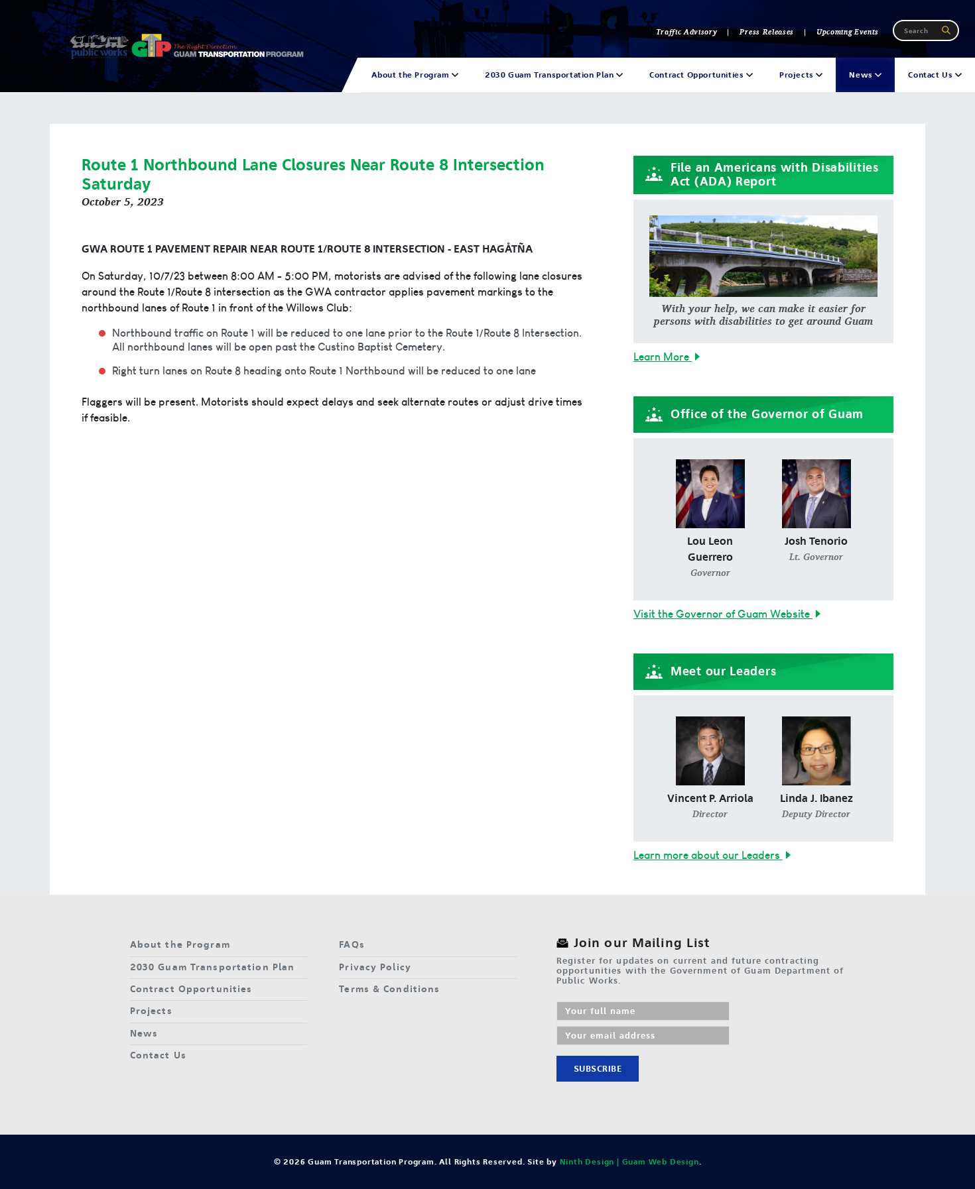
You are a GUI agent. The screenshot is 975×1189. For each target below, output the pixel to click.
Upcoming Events (847, 32)
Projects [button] (797, 75)
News (144, 1033)
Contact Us (158, 1055)
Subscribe (598, 1069)
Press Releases (766, 32)
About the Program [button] (411, 75)
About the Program (180, 944)
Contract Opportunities (191, 989)
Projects (151, 1011)
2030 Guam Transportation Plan (212, 967)
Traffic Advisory (687, 32)
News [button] (862, 75)
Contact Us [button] (931, 75)
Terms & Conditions (389, 989)
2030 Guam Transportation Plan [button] (550, 75)
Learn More (662, 356)
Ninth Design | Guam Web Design (629, 1161)
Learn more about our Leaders (708, 855)
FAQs (351, 944)
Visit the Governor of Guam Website (722, 613)
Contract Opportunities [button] (697, 75)
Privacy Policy (375, 967)
